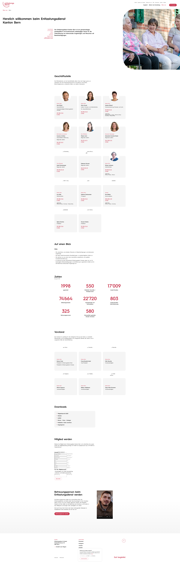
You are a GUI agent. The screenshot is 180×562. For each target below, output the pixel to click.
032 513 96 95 (84, 168)
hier (92, 553)
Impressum (56, 557)
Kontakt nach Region (61, 546)
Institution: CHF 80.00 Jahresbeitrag (63, 473)
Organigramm (61, 424)
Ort (68, 464)
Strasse (69, 459)
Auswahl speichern (84, 558)
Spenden (173, 5)
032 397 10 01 (60, 142)
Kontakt (161, 2)
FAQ (153, 2)
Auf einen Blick (50, 30)
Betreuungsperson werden (62, 513)
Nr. (68, 460)
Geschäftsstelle (50, 29)
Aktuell (136, 2)
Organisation (70, 453)
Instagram (81, 543)
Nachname (70, 457)
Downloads (157, 2)
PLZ (68, 462)
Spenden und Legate (141, 2)
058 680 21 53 (108, 199)
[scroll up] (124, 540)
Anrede (56, 452)
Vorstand (51, 33)
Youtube (81, 545)
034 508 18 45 (108, 140)
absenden (58, 478)
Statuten (60, 415)
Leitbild (59, 418)
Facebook (81, 541)
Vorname (69, 455)
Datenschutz (62, 557)
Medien (164, 2)
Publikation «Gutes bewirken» (65, 422)
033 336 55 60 (60, 169)
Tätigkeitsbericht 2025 (63, 413)
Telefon (69, 467)
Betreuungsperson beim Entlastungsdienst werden (48, 38)
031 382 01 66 (60, 113)
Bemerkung (69, 474)
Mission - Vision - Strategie (64, 420)
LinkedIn (81, 547)
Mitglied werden (50, 36)
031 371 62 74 (84, 140)
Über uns (5, 10)
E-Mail (58, 114)
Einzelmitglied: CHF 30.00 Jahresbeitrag (64, 471)
